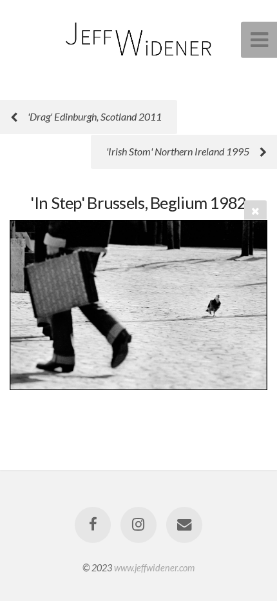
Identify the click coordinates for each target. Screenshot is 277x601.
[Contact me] (184, 525)
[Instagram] (138, 525)
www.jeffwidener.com (154, 567)
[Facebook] (93, 525)
